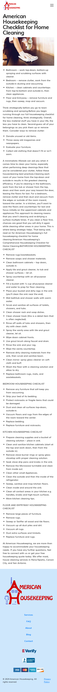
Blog (28, 634)
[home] (12, 5)
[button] (51, 5)
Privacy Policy (47, 680)
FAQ (28, 621)
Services (28, 614)
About (28, 627)
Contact (28, 641)
